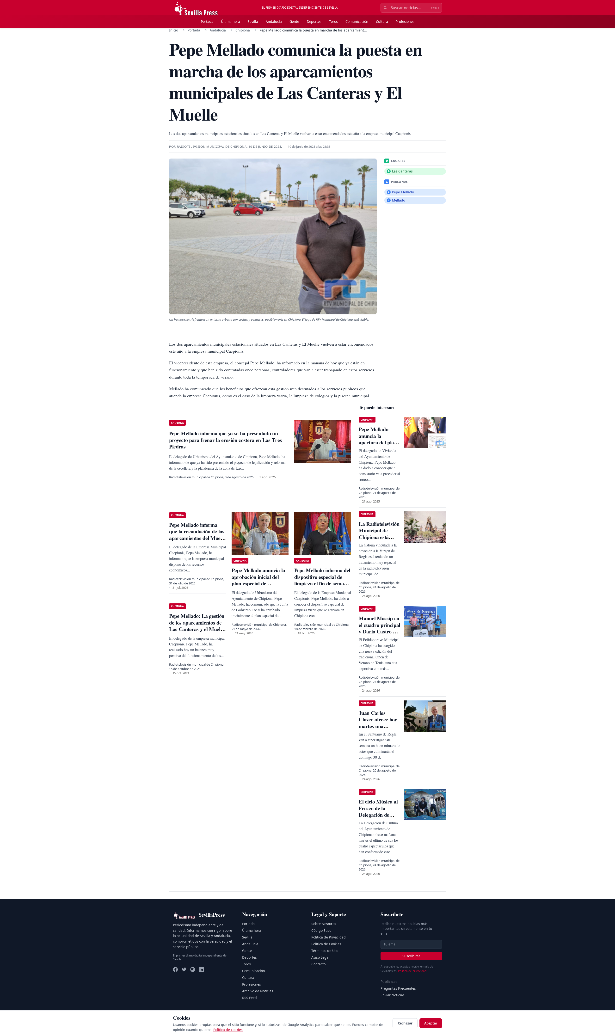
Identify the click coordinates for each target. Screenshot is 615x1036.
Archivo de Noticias (257, 991)
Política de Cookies (326, 944)
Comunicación (356, 21)
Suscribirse (411, 956)
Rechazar (405, 1023)
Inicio (173, 30)
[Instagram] (192, 969)
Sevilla (253, 21)
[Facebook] (175, 969)
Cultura (382, 21)
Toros (333, 21)
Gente (294, 21)
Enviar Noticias (393, 995)
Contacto (318, 964)
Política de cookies (228, 1029)
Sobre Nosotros (323, 923)
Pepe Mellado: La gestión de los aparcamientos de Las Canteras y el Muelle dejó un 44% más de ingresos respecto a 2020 (196, 629)
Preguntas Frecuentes (398, 988)
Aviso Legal (320, 957)
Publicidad (389, 981)
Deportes (314, 21)
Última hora (230, 21)
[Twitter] (184, 969)
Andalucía (274, 21)
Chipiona (242, 30)
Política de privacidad (412, 971)
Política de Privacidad (328, 937)
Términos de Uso (324, 950)
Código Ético (321, 930)
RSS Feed (249, 997)
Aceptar (430, 1023)
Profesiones (405, 21)
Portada (207, 21)
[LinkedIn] (201, 969)
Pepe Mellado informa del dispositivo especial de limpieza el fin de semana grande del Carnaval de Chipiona (322, 583)
